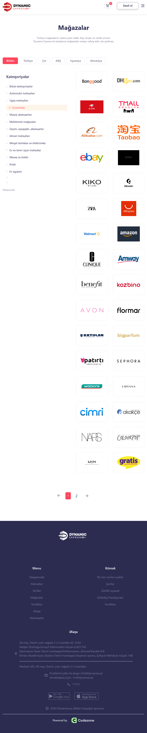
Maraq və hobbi (19, 157)
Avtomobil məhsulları (22, 93)
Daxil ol (127, 5)
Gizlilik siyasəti (110, 590)
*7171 (76, 684)
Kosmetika (18, 107)
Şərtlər (110, 584)
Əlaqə (37, 611)
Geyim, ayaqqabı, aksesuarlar (27, 129)
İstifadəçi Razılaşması (110, 597)
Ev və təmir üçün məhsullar (25, 150)
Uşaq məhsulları (19, 100)
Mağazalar (36, 597)
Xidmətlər (37, 584)
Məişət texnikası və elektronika (28, 143)
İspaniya (75, 60)
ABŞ (58, 60)
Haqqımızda (36, 577)
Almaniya (96, 60)
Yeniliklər (36, 604)
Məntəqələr (37, 618)
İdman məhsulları (20, 136)
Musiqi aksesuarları (21, 114)
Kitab (13, 164)
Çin (44, 60)
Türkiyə (28, 60)
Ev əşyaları (16, 171)
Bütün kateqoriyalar (21, 86)
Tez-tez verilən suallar (110, 577)
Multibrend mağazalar (23, 122)
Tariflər (37, 590)
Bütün (10, 60)
